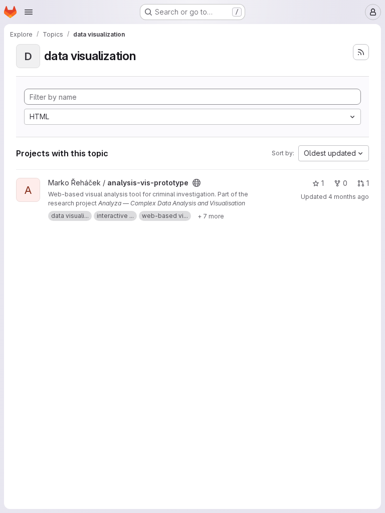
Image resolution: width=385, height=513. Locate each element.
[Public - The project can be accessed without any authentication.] (196, 183)
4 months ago (348, 196)
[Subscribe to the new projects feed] (361, 52)
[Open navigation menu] (29, 12)
